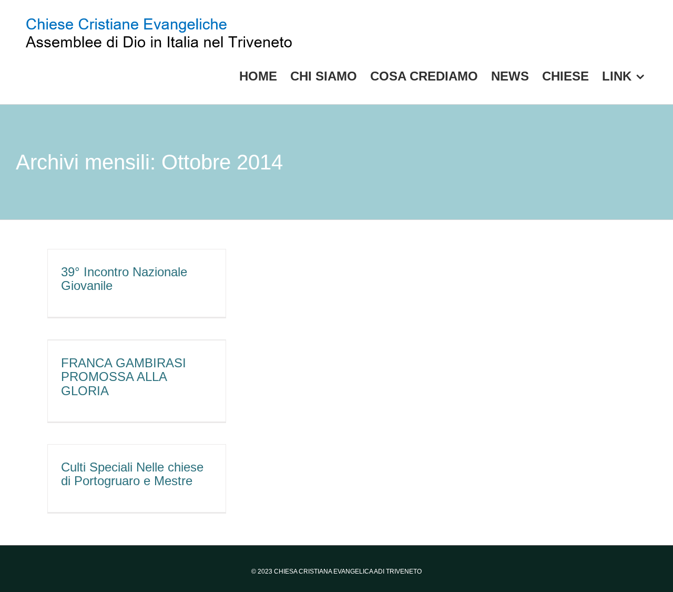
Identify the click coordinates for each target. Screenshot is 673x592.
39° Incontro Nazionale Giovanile (124, 279)
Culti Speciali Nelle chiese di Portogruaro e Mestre (132, 474)
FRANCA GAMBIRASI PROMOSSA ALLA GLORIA (123, 377)
